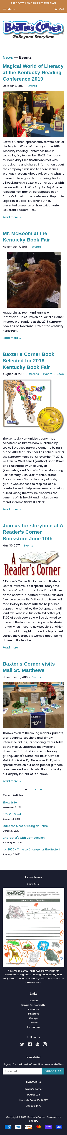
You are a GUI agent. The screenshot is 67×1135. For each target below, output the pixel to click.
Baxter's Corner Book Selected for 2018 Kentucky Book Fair (28, 360)
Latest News (33, 877)
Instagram (33, 1027)
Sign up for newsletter (33, 1005)
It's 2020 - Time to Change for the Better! (31, 849)
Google (33, 1018)
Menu (11, 9)
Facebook (33, 1009)
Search (33, 1000)
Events (32, 86)
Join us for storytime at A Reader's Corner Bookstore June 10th (33, 532)
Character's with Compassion (24, 838)
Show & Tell (10, 802)
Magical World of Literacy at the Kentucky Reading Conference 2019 (33, 72)
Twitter (33, 1022)
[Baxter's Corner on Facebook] (30, 1045)
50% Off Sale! (12, 814)
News (8, 57)
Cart (61, 9)
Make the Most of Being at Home (25, 826)
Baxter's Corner (37, 1117)
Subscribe (53, 1071)
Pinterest (33, 1013)
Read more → (12, 217)
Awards (33, 374)
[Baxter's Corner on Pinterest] (37, 1045)
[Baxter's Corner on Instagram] (45, 1045)
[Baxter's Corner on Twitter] (22, 1045)
